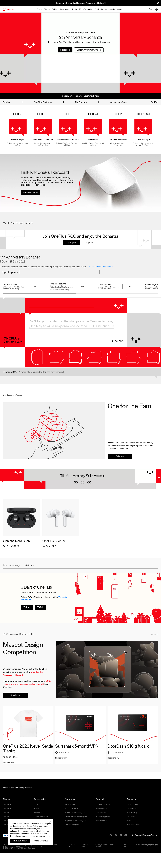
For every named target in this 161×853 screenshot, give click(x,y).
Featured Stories (133, 825)
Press (129, 821)
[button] (50, 821)
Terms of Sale (84, 845)
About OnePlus (132, 804)
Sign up (89, 243)
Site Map (125, 845)
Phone (47, 9)
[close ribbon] (158, 3)
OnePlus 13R (7, 809)
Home (5, 788)
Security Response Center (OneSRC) (104, 845)
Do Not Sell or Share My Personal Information (45, 845)
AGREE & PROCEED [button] (41, 841)
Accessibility (131, 816)
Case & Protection (41, 816)
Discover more (30, 192)
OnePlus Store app (103, 804)
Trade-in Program (71, 808)
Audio (74, 9)
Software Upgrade (103, 816)
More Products (85, 9)
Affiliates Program (72, 825)
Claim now (120, 456)
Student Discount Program (75, 812)
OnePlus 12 (7, 813)
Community (110, 9)
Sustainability (132, 812)
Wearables (64, 9)
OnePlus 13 (7, 805)
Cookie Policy (32, 826)
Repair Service (101, 821)
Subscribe (65, 50)
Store (39, 9)
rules (153, 634)
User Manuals (101, 812)
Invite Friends (70, 804)
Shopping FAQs (101, 808)
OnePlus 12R (7, 817)
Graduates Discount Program (76, 816)
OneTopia (99, 9)
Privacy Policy (5, 845)
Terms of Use (72, 845)
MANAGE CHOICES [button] (20, 841)
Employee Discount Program (75, 821)
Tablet (55, 9)
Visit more (28, 605)
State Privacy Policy (21, 845)
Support (120, 9)
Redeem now (8, 763)
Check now (15, 695)
